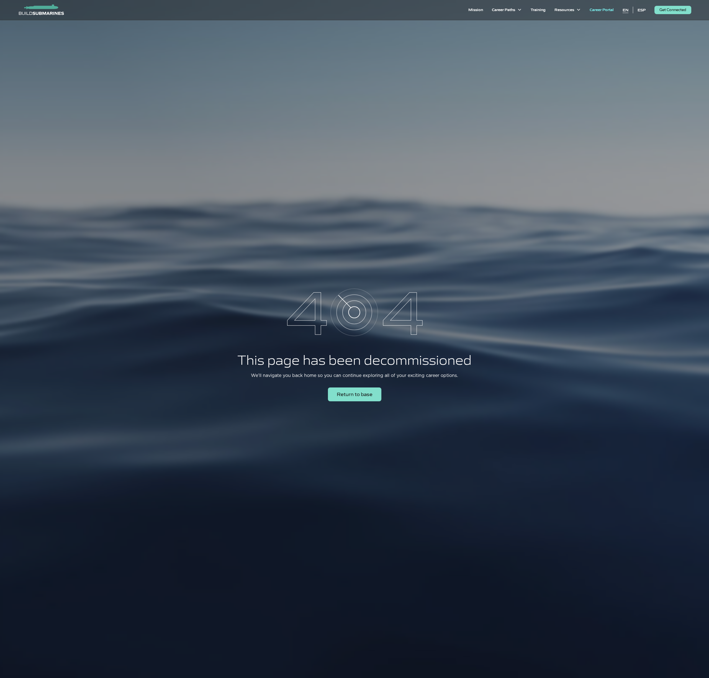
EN (625, 9)
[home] (41, 10)
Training (538, 9)
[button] (507, 10)
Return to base (355, 394)
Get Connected (672, 9)
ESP (642, 9)
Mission (475, 9)
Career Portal (602, 9)
